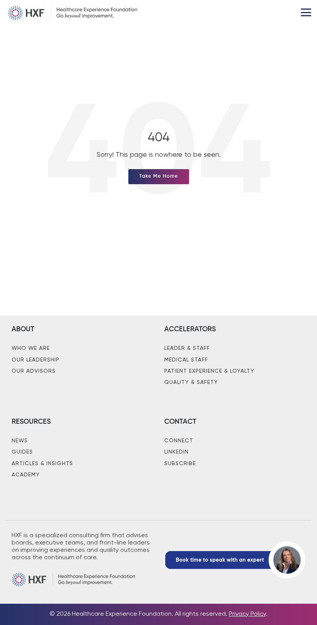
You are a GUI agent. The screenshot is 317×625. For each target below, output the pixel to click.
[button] (306, 12)
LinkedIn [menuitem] (176, 452)
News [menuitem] (20, 440)
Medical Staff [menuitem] (186, 360)
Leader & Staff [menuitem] (187, 348)
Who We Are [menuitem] (31, 348)
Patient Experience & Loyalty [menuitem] (209, 371)
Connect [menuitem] (178, 440)
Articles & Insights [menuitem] (42, 463)
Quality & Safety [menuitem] (191, 382)
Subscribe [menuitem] (180, 463)
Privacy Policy (247, 614)
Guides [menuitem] (22, 452)
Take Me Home (158, 176)
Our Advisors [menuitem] (34, 371)
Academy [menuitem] (26, 475)
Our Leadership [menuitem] (36, 360)
